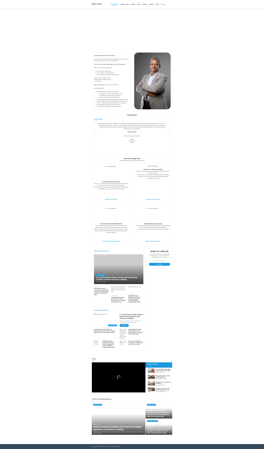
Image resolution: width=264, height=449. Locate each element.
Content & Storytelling (152, 421)
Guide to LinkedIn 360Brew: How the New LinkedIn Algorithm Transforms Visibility (117, 428)
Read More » (124, 325)
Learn (157, 4)
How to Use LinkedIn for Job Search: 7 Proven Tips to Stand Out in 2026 (135, 342)
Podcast (144, 4)
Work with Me (114, 4)
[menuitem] (163, 4)
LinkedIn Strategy (97, 404)
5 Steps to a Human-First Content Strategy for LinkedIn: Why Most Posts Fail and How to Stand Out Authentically (158, 413)
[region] (132, 29)
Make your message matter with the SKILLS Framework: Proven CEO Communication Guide (158, 431)
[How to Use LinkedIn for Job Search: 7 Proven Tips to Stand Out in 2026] (123, 343)
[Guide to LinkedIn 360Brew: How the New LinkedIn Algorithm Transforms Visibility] (118, 419)
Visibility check (124, 4)
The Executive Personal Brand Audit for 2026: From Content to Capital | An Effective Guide (118, 300)
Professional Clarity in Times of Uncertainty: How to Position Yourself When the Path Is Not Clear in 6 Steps (101, 291)
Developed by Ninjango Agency (113, 446)
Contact (151, 4)
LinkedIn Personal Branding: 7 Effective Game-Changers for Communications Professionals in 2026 (134, 299)
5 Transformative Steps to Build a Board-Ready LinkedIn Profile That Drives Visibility (131, 316)
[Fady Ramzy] (97, 4)
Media (138, 4)
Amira (98, 281)
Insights (133, 4)
